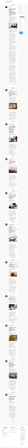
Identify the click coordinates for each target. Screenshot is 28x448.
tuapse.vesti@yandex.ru (13, 432)
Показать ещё (13, 421)
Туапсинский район (13, 84)
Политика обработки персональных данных (4, 434)
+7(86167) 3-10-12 (13, 430)
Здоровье (21, 22)
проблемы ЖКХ (13, 83)
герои (20, 21)
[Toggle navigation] (25, 2)
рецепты (21, 28)
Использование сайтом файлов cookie (5, 436)
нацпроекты (21, 25)
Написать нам (21, 33)
